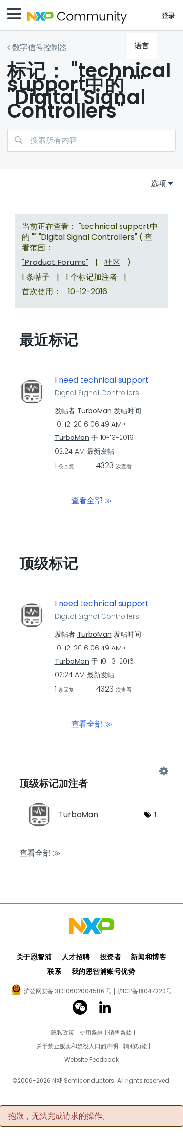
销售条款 (120, 1032)
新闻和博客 (148, 957)
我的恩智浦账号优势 (104, 971)
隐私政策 (62, 1032)
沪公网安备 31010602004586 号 (68, 991)
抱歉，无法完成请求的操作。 (59, 1116)
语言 (142, 46)
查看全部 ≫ (91, 500)
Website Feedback (91, 1060)
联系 (54, 971)
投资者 (111, 957)
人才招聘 (76, 957)
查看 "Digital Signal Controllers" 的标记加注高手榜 (91, 771)
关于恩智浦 (34, 957)
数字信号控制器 (39, 47)
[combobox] (91, 140)
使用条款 (91, 1032)
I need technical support (102, 380)
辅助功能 (135, 1046)
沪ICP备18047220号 (144, 991)
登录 (169, 15)
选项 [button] (158, 183)
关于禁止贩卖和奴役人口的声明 (77, 1046)
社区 (112, 262)
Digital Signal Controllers (97, 393)
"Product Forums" (55, 262)
